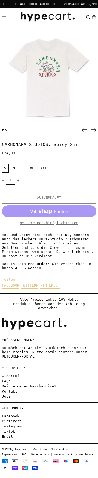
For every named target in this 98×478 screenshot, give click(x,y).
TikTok (8, 431)
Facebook (10, 416)
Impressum (9, 454)
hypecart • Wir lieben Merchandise (42, 449)
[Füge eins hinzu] (18, 180)
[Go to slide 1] (3, 130)
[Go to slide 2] (6, 130)
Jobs (6, 396)
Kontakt (9, 391)
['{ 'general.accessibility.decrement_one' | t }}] (3, 180)
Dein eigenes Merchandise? (29, 386)
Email (7, 436)
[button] (88, 17)
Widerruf (10, 376)
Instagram (12, 426)
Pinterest (12, 421)
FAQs (6, 381)
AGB (24, 454)
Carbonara (77, 239)
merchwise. (87, 454)
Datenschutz (40, 454)
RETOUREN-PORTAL (18, 356)
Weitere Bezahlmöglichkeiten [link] (49, 223)
